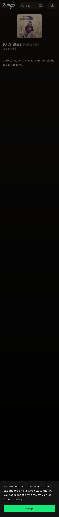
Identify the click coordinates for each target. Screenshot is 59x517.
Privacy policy (13, 499)
